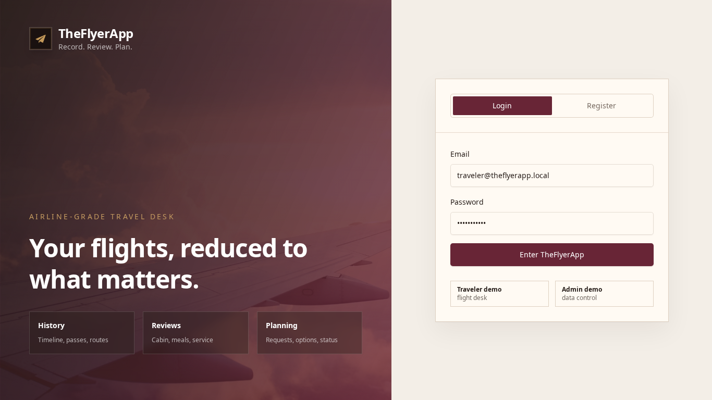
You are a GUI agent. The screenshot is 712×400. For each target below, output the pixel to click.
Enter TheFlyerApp (552, 254)
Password (467, 202)
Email (460, 154)
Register (601, 105)
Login (502, 105)
